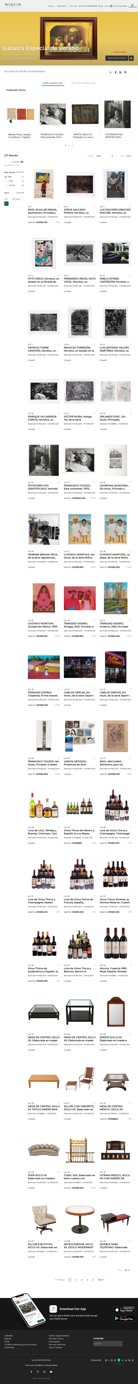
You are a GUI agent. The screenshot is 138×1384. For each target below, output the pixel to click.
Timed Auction (16, 43)
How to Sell (82, 6)
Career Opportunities (59, 1336)
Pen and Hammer (57, 1345)
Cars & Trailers (55, 1348)
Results (7, 1339)
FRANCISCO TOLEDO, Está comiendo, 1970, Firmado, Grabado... (52, 136)
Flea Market (54, 1342)
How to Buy (73, 6)
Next (100, 1280)
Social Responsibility (120, 6)
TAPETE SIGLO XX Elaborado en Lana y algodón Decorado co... (84, 136)
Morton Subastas (13, 5)
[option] (20, 118)
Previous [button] (10, 121)
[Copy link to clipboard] (110, 72)
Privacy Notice (51, 1365)
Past (16, 177)
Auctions (51, 6)
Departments (61, 6)
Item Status (9, 172)
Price (6, 193)
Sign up (100, 6)
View (122, 156)
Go (6, 204)
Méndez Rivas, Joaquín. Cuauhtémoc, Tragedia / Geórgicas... (19, 136)
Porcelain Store (56, 1339)
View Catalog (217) (117, 58)
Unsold (16, 185)
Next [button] (128, 121)
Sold (16, 181)
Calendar (8, 1336)
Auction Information (83, 83)
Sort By (91, 156)
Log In (106, 6)
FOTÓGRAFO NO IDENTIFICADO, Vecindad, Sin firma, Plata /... (115, 136)
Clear (19, 172)
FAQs (6, 1342)
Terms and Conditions (34, 1365)
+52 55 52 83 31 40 (42, 1360)
